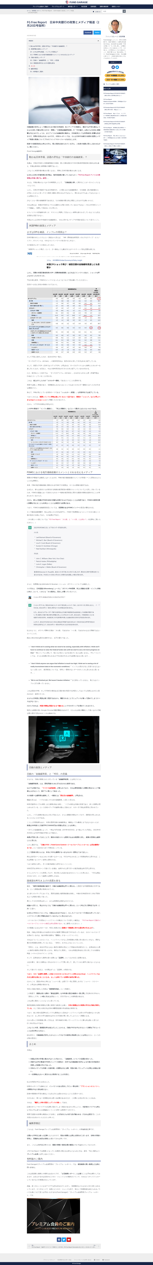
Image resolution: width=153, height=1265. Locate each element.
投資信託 (93, 6)
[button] (88, 33)
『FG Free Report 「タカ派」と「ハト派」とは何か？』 (68, 519)
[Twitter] (64, 1239)
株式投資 (84, 6)
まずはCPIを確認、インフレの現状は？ (45, 52)
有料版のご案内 (38, 71)
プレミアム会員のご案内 (40, 6)
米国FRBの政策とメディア (39, 49)
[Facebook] (59, 1239)
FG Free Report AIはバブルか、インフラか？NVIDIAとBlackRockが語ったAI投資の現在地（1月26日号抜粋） (115, 115)
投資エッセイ (116, 6)
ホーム (29, 10)
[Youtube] (69, 1239)
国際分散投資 (104, 6)
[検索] (124, 11)
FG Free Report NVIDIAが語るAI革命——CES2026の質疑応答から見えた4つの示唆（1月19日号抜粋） (115, 129)
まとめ (33, 66)
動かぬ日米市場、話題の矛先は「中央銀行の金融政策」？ (49, 46)
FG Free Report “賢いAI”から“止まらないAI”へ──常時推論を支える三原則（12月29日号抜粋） (115, 138)
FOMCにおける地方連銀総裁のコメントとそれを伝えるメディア (54, 54)
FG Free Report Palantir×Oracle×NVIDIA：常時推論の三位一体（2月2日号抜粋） (115, 101)
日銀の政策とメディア (38, 57)
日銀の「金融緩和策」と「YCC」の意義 (46, 60)
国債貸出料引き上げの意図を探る (44, 63)
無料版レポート (73, 6)
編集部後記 (34, 69)
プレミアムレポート (58, 6)
